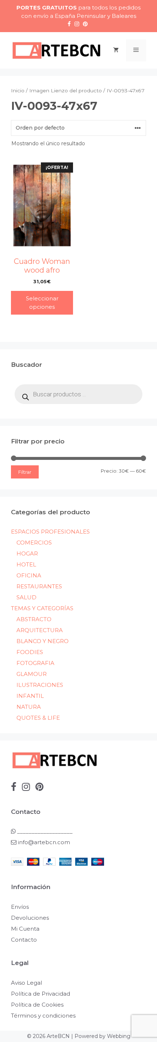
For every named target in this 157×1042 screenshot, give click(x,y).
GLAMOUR (31, 673)
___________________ (44, 831)
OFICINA (28, 575)
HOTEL (26, 564)
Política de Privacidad (40, 993)
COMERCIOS (34, 542)
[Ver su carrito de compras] (116, 50)
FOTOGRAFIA (35, 663)
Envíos (20, 906)
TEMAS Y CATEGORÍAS (42, 608)
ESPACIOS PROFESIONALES (50, 531)
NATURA (28, 706)
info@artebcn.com (44, 842)
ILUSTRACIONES (39, 684)
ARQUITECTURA (39, 630)
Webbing (118, 1036)
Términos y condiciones (43, 1015)
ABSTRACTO (33, 619)
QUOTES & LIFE (38, 717)
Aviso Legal (26, 982)
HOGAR (27, 553)
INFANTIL (30, 695)
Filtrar (24, 472)
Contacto (24, 939)
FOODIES (29, 652)
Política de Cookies (37, 1004)
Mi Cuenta (25, 928)
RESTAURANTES (39, 586)
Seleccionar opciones (42, 302)
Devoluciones (30, 917)
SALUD (26, 597)
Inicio (17, 90)
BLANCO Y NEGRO (42, 641)
